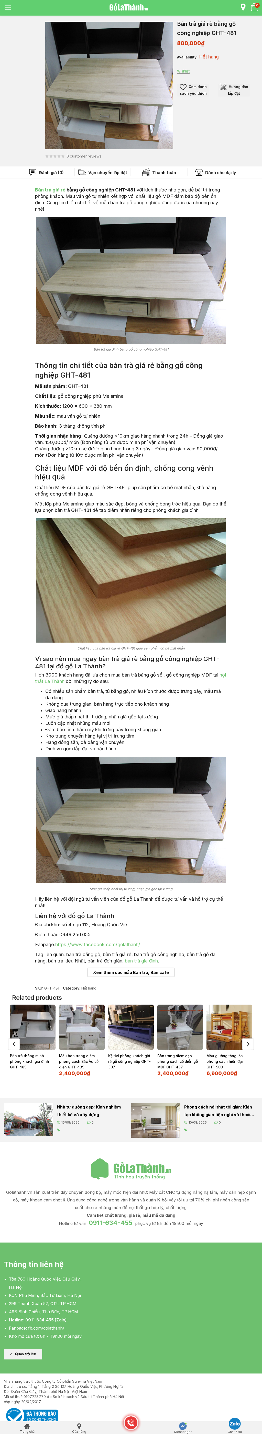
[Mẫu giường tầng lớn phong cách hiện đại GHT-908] (229, 1027)
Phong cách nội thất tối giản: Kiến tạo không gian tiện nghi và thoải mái (218, 1111)
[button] (23, 1354)
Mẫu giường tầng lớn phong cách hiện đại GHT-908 (224, 1061)
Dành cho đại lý (220, 172)
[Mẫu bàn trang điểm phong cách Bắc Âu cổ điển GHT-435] (82, 1027)
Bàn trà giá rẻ (50, 189)
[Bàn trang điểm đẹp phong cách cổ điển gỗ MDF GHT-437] (180, 1027)
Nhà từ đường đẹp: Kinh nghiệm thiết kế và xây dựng (89, 1110)
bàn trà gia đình (141, 960)
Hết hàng (88, 988)
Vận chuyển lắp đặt (107, 172)
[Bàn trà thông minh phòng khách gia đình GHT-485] (33, 1027)
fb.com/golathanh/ (46, 1328)
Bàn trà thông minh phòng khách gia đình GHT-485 (29, 1061)
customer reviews (84, 156)
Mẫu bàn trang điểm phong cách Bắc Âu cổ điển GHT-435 (79, 1061)
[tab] (46, 172)
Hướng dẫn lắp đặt (238, 90)
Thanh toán (163, 172)
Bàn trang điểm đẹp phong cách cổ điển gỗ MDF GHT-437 (177, 1061)
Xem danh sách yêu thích (193, 90)
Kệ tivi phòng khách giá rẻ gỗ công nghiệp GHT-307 (129, 1061)
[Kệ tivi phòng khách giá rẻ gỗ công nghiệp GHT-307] (131, 1027)
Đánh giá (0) (51, 172)
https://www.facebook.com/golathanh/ (97, 944)
